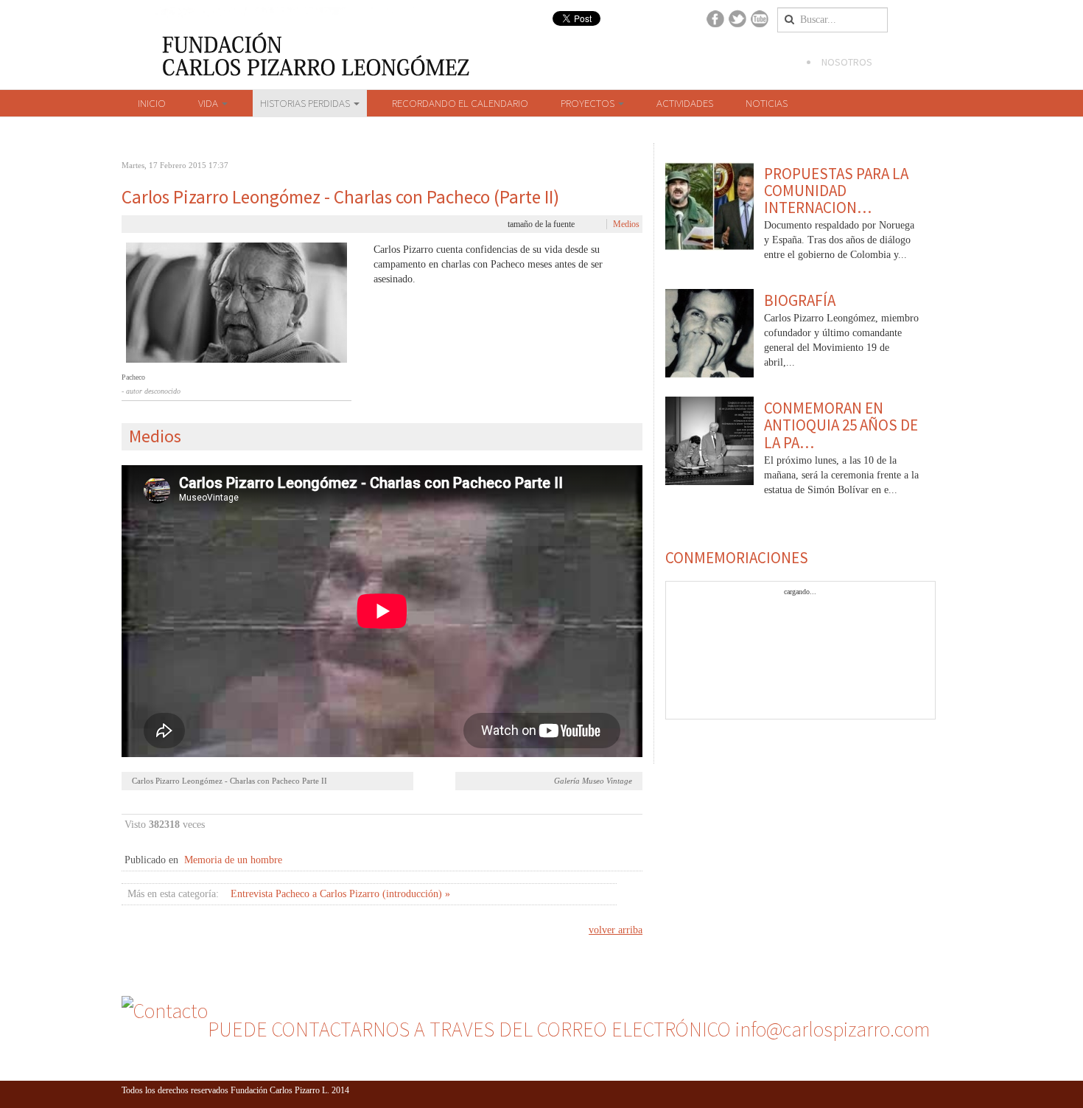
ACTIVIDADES (684, 103)
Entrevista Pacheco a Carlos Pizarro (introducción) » (340, 893)
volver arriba (615, 929)
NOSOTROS (846, 62)
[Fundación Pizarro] (240, 46)
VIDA (209, 103)
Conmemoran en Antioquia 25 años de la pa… (841, 425)
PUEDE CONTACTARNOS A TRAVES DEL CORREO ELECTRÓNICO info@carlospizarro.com (569, 1029)
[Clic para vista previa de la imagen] (236, 303)
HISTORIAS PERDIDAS (306, 103)
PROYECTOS (589, 103)
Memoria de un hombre (233, 859)
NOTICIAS (767, 103)
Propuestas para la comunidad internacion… (836, 190)
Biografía (799, 300)
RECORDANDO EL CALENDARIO (460, 103)
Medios (626, 224)
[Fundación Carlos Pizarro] (85, 72)
